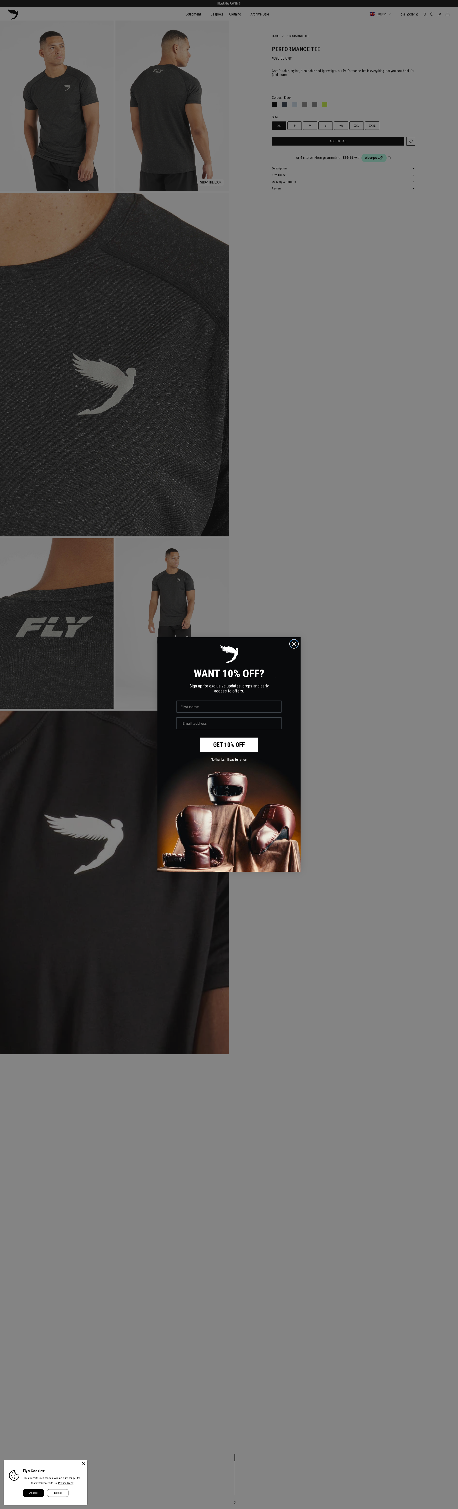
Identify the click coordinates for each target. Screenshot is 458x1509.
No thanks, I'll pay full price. (229, 759)
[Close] (83, 1463)
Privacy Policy (65, 1483)
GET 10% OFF (229, 744)
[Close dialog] (294, 644)
